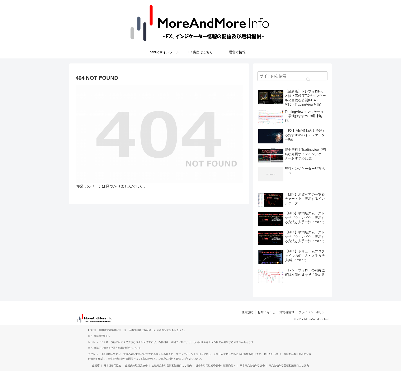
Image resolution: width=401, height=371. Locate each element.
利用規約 (247, 312)
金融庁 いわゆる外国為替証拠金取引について (117, 347)
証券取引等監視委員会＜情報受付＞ (216, 365)
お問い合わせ (266, 312)
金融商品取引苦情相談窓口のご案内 (172, 365)
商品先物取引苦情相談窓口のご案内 (289, 365)
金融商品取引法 (102, 335)
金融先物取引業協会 (136, 365)
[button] (308, 79)
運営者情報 (286, 312)
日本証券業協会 (112, 365)
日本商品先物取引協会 (252, 365)
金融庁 (96, 365)
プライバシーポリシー (313, 312)
